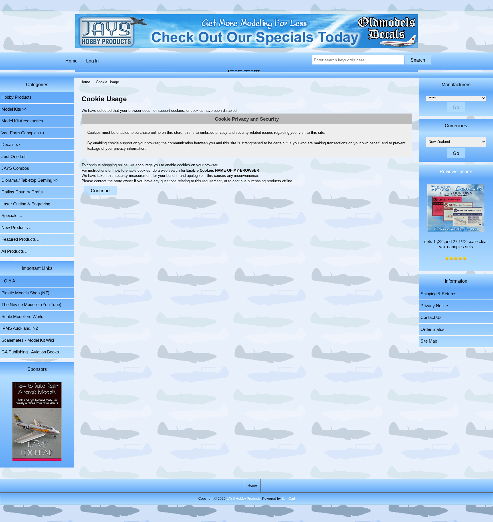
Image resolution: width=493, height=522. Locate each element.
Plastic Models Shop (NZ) (25, 293)
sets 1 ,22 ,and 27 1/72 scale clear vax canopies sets (456, 244)
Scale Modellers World (22, 316)
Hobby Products (16, 97)
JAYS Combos (15, 168)
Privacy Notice (434, 306)
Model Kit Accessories (22, 121)
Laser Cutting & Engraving (25, 204)
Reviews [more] (456, 171)
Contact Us (431, 317)
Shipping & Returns (438, 294)
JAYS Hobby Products (243, 499)
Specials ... (11, 215)
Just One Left (14, 156)
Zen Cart (288, 499)
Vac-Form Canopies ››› (22, 133)
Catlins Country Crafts (22, 192)
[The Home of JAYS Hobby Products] (246, 46)
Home (71, 60)
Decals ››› (10, 144)
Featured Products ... (21, 239)
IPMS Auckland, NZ (19, 328)
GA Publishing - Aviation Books (30, 352)
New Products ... (17, 227)
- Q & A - (9, 281)
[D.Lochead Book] (37, 422)
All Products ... (15, 251)
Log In (92, 60)
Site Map (429, 341)
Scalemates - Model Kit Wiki (27, 340)
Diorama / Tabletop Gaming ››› (29, 180)
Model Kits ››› (14, 109)
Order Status (432, 329)
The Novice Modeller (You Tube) (31, 304)
